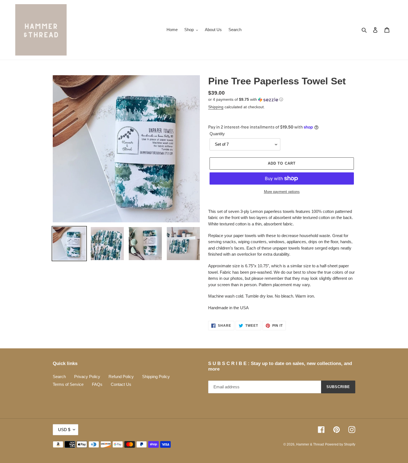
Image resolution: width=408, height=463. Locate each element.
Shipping (215, 107)
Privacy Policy (87, 376)
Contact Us (121, 384)
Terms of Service (68, 384)
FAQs (97, 384)
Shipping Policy (156, 376)
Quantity (217, 133)
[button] (245, 99)
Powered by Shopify (340, 444)
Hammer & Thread (310, 444)
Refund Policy (121, 376)
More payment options (282, 192)
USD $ (64, 429)
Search (59, 376)
